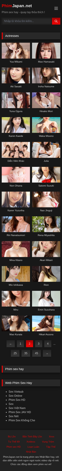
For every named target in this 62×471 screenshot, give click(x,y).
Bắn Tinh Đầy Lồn (32, 436)
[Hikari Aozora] (46, 323)
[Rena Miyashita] (46, 224)
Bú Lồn (12, 436)
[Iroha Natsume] (46, 75)
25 (15, 353)
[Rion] (46, 274)
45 (36, 353)
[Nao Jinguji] (46, 199)
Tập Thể (50, 446)
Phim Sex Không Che (22, 420)
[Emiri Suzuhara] (46, 299)
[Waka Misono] (46, 125)
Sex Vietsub (16, 391)
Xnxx (51, 436)
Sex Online (15, 395)
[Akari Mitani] (46, 249)
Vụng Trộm (48, 441)
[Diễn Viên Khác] (16, 150)
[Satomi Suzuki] (46, 175)
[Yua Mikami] (16, 50)
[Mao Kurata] (16, 323)
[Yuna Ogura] (16, 100)
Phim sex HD (14, 446)
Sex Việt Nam (17, 408)
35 (25, 353)
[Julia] (46, 150)
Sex (11, 404)
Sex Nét (13, 416)
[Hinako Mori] (46, 100)
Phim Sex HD (17, 399)
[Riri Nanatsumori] (16, 224)
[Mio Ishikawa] (16, 274)
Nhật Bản (31, 451)
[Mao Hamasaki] (46, 50)
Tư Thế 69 (14, 441)
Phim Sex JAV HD (20, 412)
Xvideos (31, 441)
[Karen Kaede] (16, 125)
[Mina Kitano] (16, 249)
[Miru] (16, 299)
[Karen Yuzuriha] (16, 199)
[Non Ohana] (16, 175)
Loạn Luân (33, 446)
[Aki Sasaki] (16, 75)
